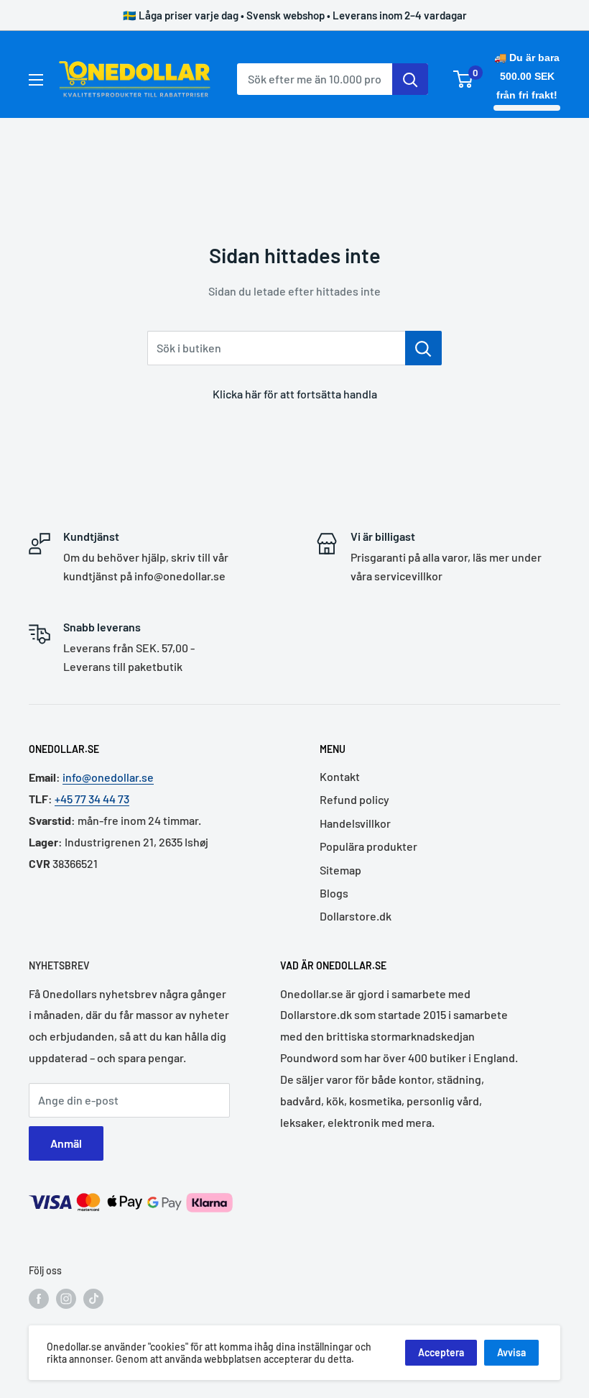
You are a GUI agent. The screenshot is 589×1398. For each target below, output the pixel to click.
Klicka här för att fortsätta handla (295, 394)
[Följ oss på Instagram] (66, 1299)
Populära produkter (368, 846)
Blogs (334, 893)
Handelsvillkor (355, 823)
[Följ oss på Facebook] (39, 1299)
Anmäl (66, 1143)
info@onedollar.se (108, 777)
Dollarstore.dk (355, 916)
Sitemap (340, 870)
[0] (464, 79)
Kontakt (340, 776)
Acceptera (441, 1352)
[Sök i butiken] (423, 348)
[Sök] (410, 79)
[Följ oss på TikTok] (93, 1299)
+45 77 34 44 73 (92, 798)
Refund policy (354, 799)
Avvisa (511, 1352)
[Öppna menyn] (36, 80)
